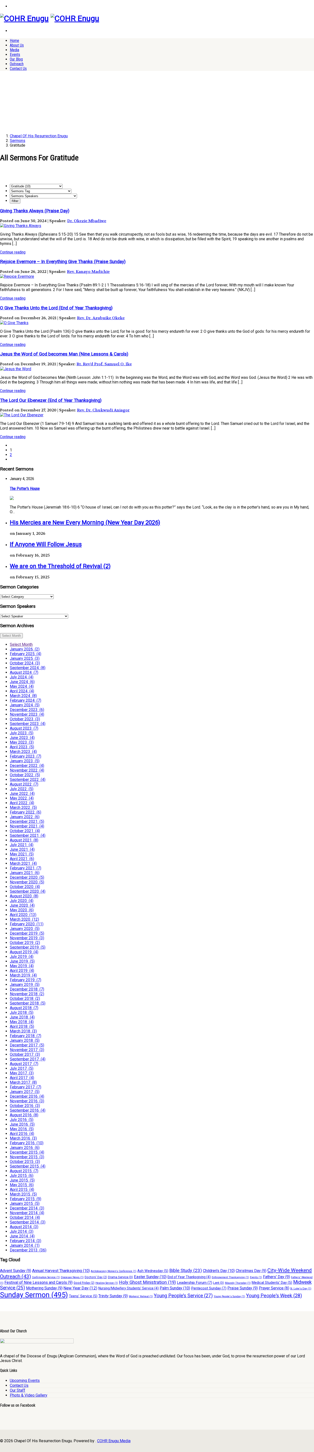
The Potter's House (25, 488)
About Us (17, 45)
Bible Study (185, 1270)
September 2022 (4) (27, 779)
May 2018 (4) (22, 1021)
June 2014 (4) (22, 1236)
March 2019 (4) (23, 975)
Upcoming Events (25, 1380)
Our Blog (16, 59)
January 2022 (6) (24, 817)
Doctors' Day (96, 1277)
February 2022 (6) (25, 812)
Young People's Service (183, 1296)
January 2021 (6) (24, 872)
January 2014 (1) (24, 1245)
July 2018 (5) (21, 1012)
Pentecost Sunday (208, 1288)
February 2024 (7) (25, 700)
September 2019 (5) (27, 947)
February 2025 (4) (25, 653)
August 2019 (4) (24, 952)
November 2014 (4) (27, 1212)
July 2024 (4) (21, 677)
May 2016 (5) (22, 1129)
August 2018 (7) (24, 1008)
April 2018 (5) (22, 1026)
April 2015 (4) (22, 1189)
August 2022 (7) (24, 784)
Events (15, 54)
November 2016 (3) (27, 1101)
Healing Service (106, 1283)
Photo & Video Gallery (28, 1395)
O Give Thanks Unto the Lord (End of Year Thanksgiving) (56, 308)
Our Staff (17, 1390)
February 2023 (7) (25, 756)
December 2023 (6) (27, 709)
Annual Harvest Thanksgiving (61, 1270)
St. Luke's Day (300, 1288)
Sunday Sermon (34, 1295)
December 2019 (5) (27, 933)
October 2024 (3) (25, 663)
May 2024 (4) (22, 686)
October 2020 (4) (25, 886)
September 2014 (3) (27, 1222)
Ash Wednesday (152, 1271)
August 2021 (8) (24, 840)
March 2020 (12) (24, 919)
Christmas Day (251, 1270)
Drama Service (120, 1277)
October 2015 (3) (25, 1161)
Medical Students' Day (272, 1283)
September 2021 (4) (27, 835)
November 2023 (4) (27, 714)
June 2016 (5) (22, 1124)
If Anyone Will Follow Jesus (46, 544)
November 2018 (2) (27, 994)
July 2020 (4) (21, 900)
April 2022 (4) (22, 803)
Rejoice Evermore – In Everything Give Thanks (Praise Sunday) (63, 261)
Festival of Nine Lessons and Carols (38, 1282)
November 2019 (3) (27, 938)
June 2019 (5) (22, 961)
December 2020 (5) (27, 877)
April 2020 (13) (23, 914)
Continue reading (13, 252)
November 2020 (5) (27, 882)
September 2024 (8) (27, 667)
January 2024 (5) (24, 705)
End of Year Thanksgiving (189, 1277)
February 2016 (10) (26, 1143)
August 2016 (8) (24, 1115)
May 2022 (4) (22, 798)
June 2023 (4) (22, 737)
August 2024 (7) (24, 672)
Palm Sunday (175, 1288)
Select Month (11, 635)
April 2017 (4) (22, 1077)
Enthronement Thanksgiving (230, 1277)
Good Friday (84, 1283)
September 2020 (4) (27, 891)
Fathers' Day (276, 1276)
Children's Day (219, 1270)
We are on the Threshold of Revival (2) (60, 566)
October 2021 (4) (25, 830)
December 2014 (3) (27, 1208)
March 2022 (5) (23, 807)
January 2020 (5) (24, 928)
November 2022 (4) (27, 770)
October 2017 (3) (25, 1054)
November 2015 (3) (27, 1157)
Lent (218, 1283)
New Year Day (80, 1288)
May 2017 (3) (22, 1073)
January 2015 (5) (24, 1203)
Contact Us (18, 68)
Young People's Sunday (229, 1296)
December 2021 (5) (27, 821)
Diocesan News (72, 1277)
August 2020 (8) (24, 896)
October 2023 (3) (25, 719)
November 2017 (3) (27, 1049)
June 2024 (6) (22, 681)
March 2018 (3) (23, 1031)
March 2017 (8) (23, 1082)
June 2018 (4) (22, 1017)
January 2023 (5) (24, 761)
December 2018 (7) (27, 989)
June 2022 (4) (22, 793)
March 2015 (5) (23, 1194)
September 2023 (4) (27, 723)
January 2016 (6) (24, 1147)
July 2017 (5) (21, 1068)
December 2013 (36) (28, 1250)
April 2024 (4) (22, 691)
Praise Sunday (242, 1288)
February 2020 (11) (26, 924)
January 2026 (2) (24, 649)
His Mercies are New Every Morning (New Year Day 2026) (85, 522)
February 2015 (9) (25, 1199)
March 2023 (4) (23, 751)
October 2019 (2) (25, 942)
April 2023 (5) (22, 747)
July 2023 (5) (21, 733)
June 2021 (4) (22, 849)
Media (14, 50)
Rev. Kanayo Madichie (88, 271)
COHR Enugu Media (114, 1441)
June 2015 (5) (22, 1180)
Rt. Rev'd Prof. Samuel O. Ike (104, 364)
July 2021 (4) (21, 844)
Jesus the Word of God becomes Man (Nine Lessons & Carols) (64, 354)
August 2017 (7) (24, 1063)
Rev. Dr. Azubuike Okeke (101, 317)
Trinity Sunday (113, 1296)
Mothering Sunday (44, 1288)
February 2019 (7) (25, 980)
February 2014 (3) (25, 1240)
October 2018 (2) (25, 998)
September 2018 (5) (27, 1003)
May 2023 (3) (22, 742)
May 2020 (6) (22, 910)
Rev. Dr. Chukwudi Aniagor (103, 410)
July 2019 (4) (21, 956)
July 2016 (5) (21, 1119)
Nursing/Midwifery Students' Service (128, 1288)
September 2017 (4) (27, 1059)
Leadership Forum (194, 1282)
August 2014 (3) (24, 1226)
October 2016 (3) (25, 1105)
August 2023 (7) (24, 728)
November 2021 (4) (27, 826)
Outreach (17, 64)
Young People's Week (274, 1296)
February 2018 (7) (25, 1035)
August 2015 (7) (24, 1171)
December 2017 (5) (27, 1045)
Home (14, 40)
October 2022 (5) (25, 775)
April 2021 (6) (22, 858)
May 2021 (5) (22, 854)
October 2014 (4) (25, 1217)
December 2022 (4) (27, 765)
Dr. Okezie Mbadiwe (86, 220)
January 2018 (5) (24, 1040)
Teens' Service (83, 1296)
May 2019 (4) (22, 966)
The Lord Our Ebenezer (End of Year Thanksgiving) (51, 400)
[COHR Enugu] (24, 18)
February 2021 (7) (25, 868)
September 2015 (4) (27, 1166)
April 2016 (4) (22, 1133)
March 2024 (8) (23, 695)
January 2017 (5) (24, 1091)
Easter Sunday (150, 1276)
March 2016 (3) (23, 1138)
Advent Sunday (15, 1270)
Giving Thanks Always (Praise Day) (34, 211)
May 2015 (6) (22, 1185)
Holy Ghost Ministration (147, 1282)
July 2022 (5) (21, 789)
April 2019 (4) (22, 970)
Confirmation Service (46, 1277)
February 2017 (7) (25, 1087)
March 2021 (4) (23, 863)
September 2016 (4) (27, 1110)
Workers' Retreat (141, 1296)
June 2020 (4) (22, 905)
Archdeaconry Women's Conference (113, 1271)
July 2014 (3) (21, 1231)
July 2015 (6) (21, 1175)
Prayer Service (274, 1288)
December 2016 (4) (27, 1096)
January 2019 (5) (24, 984)
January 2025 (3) (24, 658)
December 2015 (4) (27, 1152)
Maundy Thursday (238, 1283)
